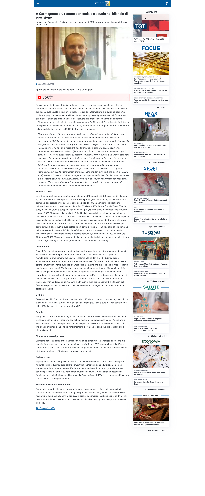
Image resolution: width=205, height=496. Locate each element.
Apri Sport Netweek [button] (157, 227)
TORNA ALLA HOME (45, 408)
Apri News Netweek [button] (157, 162)
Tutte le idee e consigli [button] (156, 430)
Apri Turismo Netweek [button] (155, 281)
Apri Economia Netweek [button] (155, 390)
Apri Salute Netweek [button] (156, 336)
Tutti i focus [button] (160, 108)
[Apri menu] (38, 3)
